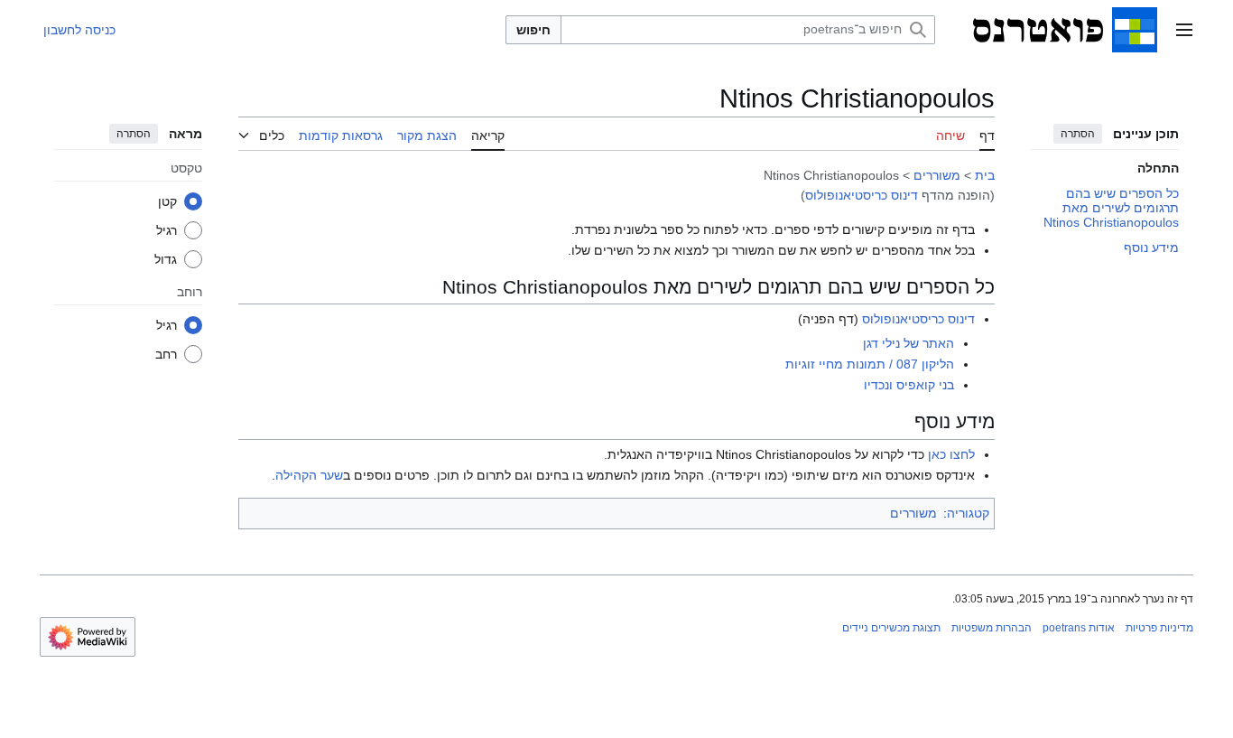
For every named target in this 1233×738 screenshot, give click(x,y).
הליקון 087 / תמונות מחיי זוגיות (869, 364)
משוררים (936, 175)
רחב (166, 354)
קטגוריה (968, 513)
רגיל (166, 230)
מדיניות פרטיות (1159, 627)
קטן (167, 201)
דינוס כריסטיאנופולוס (861, 195)
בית (985, 175)
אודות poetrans (1079, 627)
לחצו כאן (951, 454)
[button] (1184, 29)
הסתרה (1078, 133)
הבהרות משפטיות (991, 627)
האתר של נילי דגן (908, 343)
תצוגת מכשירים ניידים (891, 627)
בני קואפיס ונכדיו (909, 385)
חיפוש (533, 30)
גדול (165, 259)
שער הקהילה (309, 475)
